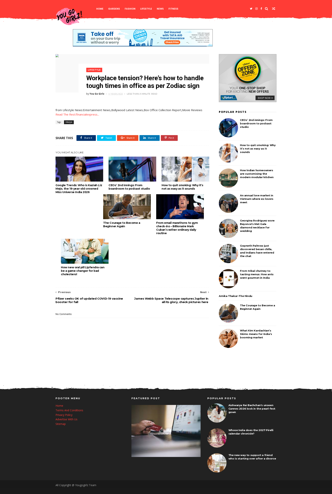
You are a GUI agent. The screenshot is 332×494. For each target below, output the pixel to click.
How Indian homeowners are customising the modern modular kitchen (256, 174)
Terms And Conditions (69, 410)
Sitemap (61, 424)
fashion (130, 8)
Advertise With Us (66, 419)
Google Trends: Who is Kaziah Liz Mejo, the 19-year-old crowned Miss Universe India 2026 (79, 188)
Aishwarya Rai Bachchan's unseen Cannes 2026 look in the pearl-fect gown (251, 409)
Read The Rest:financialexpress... (77, 114)
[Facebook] (261, 8)
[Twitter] (251, 8)
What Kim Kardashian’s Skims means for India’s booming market (256, 334)
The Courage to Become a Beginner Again (121, 224)
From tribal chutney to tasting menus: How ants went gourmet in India (257, 274)
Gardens (114, 8)
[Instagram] (256, 8)
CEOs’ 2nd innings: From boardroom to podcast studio (129, 186)
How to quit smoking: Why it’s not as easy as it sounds (182, 186)
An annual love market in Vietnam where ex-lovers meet (256, 199)
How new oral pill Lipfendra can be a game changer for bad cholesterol (83, 271)
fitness (173, 8)
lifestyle (146, 8)
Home (99, 8)
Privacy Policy (64, 415)
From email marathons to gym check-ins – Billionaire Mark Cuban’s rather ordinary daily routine (177, 228)
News (160, 8)
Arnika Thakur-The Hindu (235, 295)
